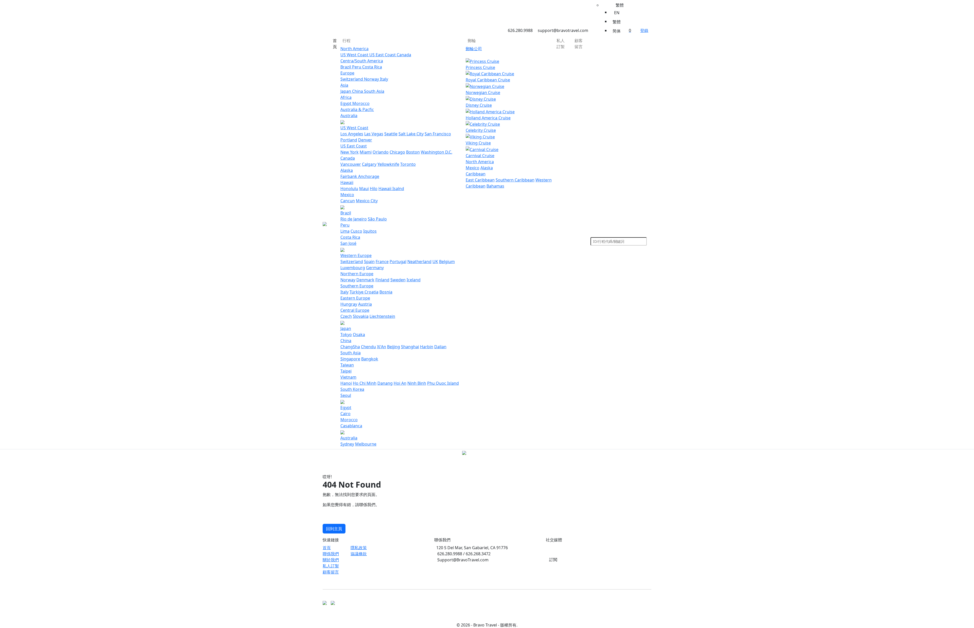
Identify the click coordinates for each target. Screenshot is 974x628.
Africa (346, 97)
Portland (348, 140)
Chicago (397, 152)
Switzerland (352, 79)
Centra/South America (361, 61)
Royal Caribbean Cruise (488, 80)
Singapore (350, 359)
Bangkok (369, 359)
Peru (357, 67)
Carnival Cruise (480, 155)
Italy (384, 79)
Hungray (348, 304)
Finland (382, 280)
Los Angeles (351, 134)
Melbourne (365, 444)
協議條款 (359, 554)
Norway (372, 79)
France (382, 261)
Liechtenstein (382, 316)
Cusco (356, 231)
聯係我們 (331, 554)
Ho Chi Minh (364, 383)
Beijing (393, 346)
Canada (404, 55)
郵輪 (472, 40)
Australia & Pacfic (357, 109)
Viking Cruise (478, 143)
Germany (375, 267)
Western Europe (356, 255)
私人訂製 (560, 43)
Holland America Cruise (488, 118)
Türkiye (357, 292)
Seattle (390, 134)
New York (349, 152)
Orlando (381, 152)
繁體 (617, 22)
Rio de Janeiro (353, 219)
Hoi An (400, 383)
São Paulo (377, 219)
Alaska (346, 170)
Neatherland (419, 261)
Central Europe (354, 310)
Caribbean (475, 174)
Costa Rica (372, 67)
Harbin (426, 346)
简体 (617, 31)
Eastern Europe (355, 298)
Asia (344, 85)
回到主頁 (334, 528)
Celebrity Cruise (481, 130)
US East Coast (383, 55)
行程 (346, 40)
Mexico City (367, 201)
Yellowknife (388, 164)
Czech (346, 316)
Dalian (440, 346)
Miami (366, 152)
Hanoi (346, 383)
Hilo (373, 188)
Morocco (361, 103)
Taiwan (347, 365)
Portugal (398, 261)
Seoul (345, 395)
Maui (364, 188)
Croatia (371, 292)
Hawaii (346, 182)
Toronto (408, 164)
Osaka (359, 334)
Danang (385, 383)
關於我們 (331, 560)
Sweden (398, 280)
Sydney (347, 444)
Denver (365, 140)
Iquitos (370, 231)
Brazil (346, 67)
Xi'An (381, 346)
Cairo (345, 413)
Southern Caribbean (515, 180)
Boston (413, 152)
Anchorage (368, 176)
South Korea (352, 389)
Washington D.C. (436, 152)
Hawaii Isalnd (391, 188)
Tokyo (346, 334)
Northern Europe (356, 273)
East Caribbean (480, 180)
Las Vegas (373, 134)
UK (435, 261)
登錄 (644, 30)
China (358, 91)
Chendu (368, 346)
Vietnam (348, 377)
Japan (346, 91)
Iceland (414, 280)
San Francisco (438, 134)
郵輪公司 (474, 48)
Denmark (365, 280)
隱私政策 (359, 547)
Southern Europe (356, 286)
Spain (369, 261)
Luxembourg (352, 267)
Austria (365, 304)
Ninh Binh (416, 383)
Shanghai (410, 346)
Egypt (346, 103)
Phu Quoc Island (443, 383)
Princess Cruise (480, 67)
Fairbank (349, 176)
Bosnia (385, 292)
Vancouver (350, 164)
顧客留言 (579, 43)
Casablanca (351, 426)
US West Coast (354, 55)
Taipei (346, 371)
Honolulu (349, 188)
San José (348, 243)
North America (354, 48)
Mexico (347, 194)
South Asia (374, 91)
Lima (345, 231)
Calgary (369, 164)
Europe (347, 73)
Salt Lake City (411, 134)
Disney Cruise (479, 105)
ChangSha (350, 346)
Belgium (447, 261)
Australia (348, 115)
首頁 (335, 43)
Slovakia (361, 316)
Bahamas (495, 186)
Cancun (347, 201)
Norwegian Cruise (483, 92)
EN (616, 12)
